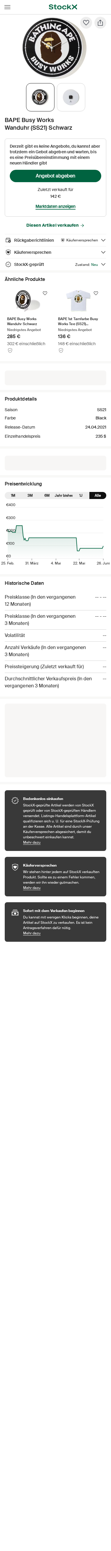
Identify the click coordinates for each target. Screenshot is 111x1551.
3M (30, 495)
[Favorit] (86, 23)
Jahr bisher (64, 495)
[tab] (40, 97)
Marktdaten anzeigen (55, 206)
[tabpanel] (54, 48)
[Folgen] (45, 293)
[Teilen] (100, 23)
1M (13, 495)
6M (47, 495)
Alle (98, 495)
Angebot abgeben (55, 176)
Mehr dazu (61, 842)
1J (81, 495)
